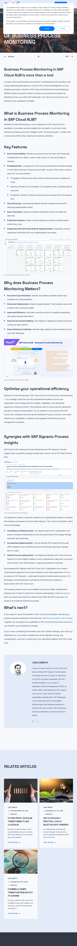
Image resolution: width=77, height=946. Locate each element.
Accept (47, 28)
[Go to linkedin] (37, 721)
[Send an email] (33, 721)
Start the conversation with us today (57, 618)
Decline (62, 28)
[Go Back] (38, 56)
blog (66, 593)
